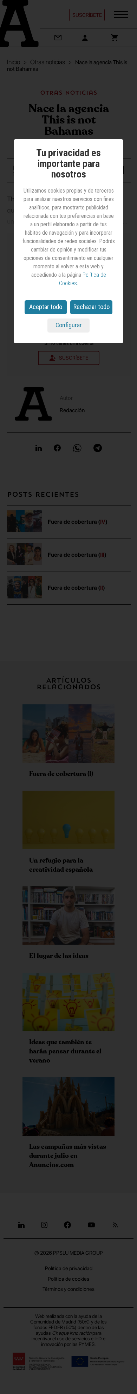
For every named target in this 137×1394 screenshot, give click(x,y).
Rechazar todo (91, 306)
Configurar (69, 325)
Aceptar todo (45, 306)
